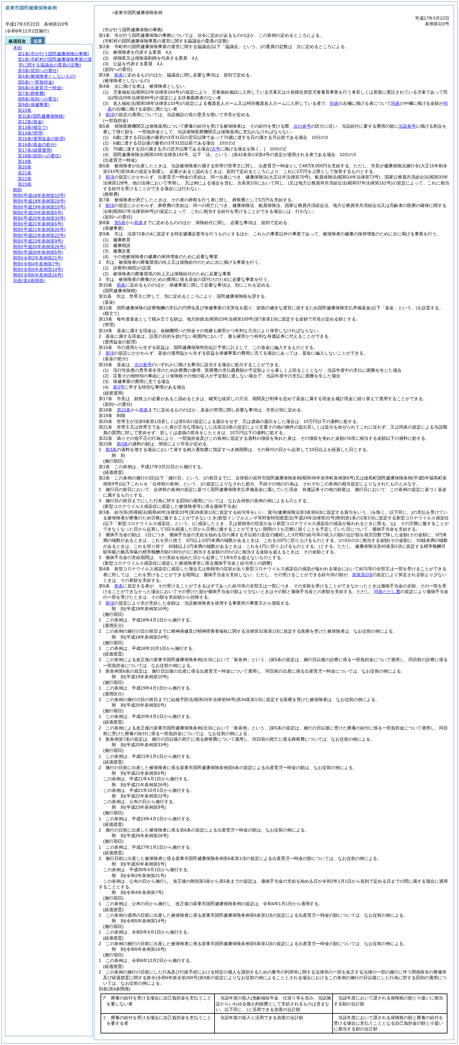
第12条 (124, 409)
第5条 (120, 222)
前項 (110, 114)
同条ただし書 (387, 591)
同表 (395, 103)
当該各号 (407, 126)
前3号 (118, 387)
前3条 (122, 443)
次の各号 (302, 126)
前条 (118, 74)
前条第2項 (362, 574)
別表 (334, 103)
